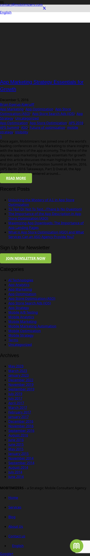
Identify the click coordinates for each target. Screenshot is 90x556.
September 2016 (21, 430)
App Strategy (18, 307)
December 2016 (20, 421)
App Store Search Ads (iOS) (53, 113)
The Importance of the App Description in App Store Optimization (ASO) (44, 216)
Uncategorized (27, 118)
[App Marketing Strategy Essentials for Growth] (36, 72)
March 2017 (17, 407)
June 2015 (16, 444)
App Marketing (12, 109)
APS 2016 (76, 123)
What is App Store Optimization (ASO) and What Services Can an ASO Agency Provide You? (46, 234)
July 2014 (15, 472)
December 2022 (20, 380)
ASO (24, 127)
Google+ (6, 553)
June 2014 (16, 476)
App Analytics (19, 284)
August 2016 (18, 435)
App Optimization (39, 109)
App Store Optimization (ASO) (31, 298)
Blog (11, 517)
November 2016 (20, 426)
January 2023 (18, 375)
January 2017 (18, 416)
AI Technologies (20, 280)
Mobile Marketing (22, 321)
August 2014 (18, 467)
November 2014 (20, 458)
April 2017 (16, 403)
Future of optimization (47, 127)
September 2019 (21, 389)
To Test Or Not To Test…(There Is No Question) (45, 209)
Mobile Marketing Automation (32, 326)
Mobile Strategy (20, 335)
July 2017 (15, 398)
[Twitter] (44, 8)
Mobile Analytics (21, 317)
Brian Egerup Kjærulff (17, 104)
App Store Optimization (48, 123)
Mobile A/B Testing (23, 312)
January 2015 (18, 453)
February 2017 (19, 412)
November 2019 (20, 384)
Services (14, 507)
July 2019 (15, 393)
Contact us (16, 536)
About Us (15, 526)
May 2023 (15, 366)
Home (13, 497)
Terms (13, 340)
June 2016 (16, 440)
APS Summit (9, 127)
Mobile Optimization (24, 330)
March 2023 (17, 370)
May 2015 (15, 449)
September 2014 (21, 463)
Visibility (21, 132)
